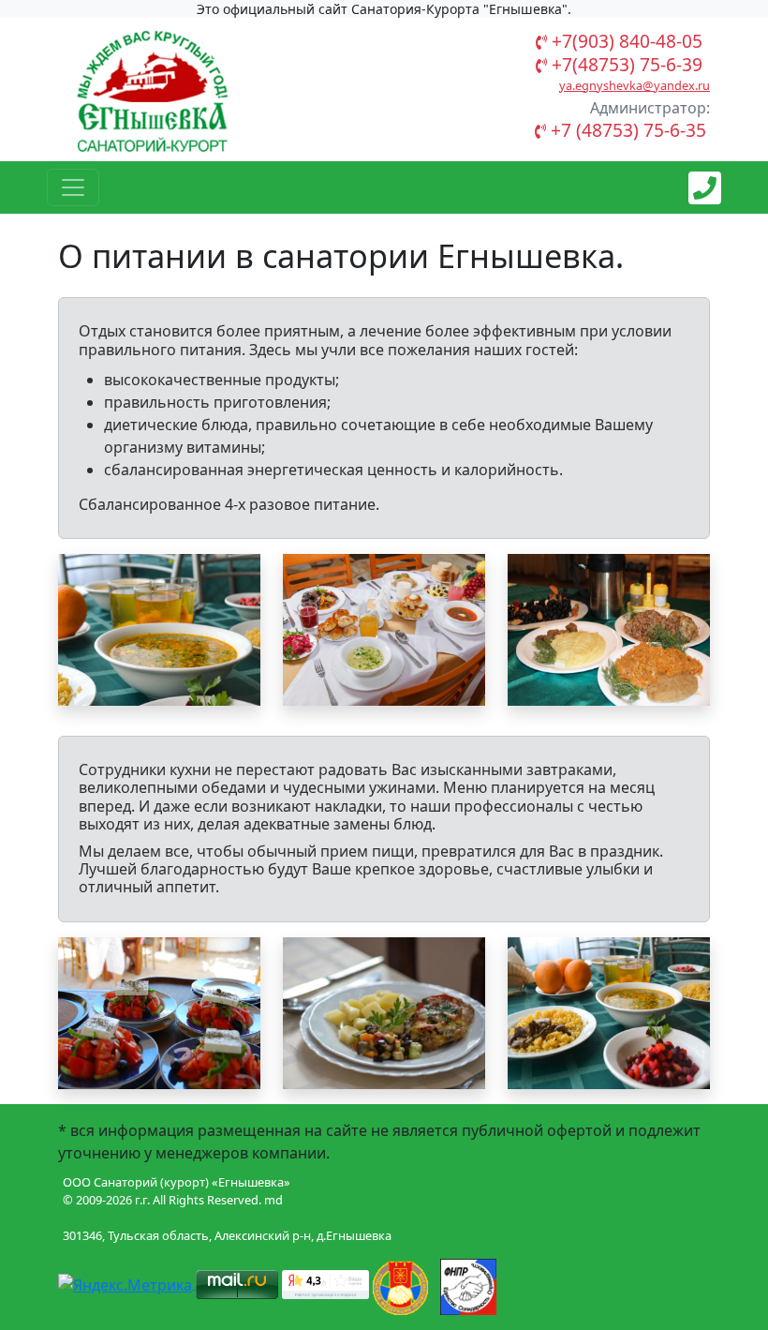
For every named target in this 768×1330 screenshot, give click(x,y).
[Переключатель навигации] (73, 187)
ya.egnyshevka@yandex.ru (634, 85)
